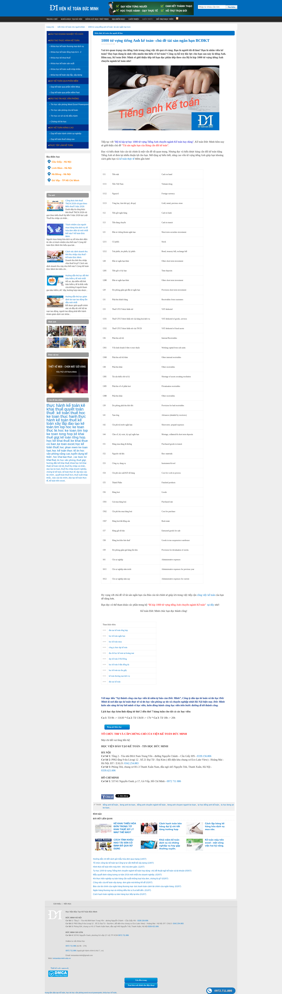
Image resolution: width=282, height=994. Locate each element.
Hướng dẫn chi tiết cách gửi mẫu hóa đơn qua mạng (119, 859)
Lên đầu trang (141, 980)
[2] (53, 347)
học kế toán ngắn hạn (117, 636)
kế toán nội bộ (58, 466)
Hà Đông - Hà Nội (61, 174)
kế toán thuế (67, 413)
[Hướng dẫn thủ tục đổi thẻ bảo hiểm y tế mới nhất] (55, 280)
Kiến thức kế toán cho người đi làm (71, 27)
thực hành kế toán (63, 405)
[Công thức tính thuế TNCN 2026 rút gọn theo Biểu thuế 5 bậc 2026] (55, 205)
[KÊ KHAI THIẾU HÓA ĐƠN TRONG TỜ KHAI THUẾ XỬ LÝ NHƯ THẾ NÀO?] (103, 828)
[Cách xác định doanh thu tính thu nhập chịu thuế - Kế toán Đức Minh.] (55, 256)
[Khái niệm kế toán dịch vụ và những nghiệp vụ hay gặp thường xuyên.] (149, 845)
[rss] (177, 19)
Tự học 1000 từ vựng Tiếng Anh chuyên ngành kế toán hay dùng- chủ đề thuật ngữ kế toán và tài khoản (142, 871)
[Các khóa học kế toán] (151, 14)
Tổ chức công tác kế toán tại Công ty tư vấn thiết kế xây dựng (123, 863)
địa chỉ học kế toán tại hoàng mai (121, 653)
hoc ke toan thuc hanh (66, 415)
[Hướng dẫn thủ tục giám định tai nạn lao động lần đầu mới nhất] (55, 301)
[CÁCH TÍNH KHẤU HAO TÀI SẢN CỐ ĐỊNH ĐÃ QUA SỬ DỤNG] (103, 845)
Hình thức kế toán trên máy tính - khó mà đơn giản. (118, 867)
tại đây (210, 604)
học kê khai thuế (58, 440)
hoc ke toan (67, 430)
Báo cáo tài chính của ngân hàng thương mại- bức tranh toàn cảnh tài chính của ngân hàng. (137, 886)
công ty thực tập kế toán (118, 647)
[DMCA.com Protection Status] (58, 976)
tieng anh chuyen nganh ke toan (181, 805)
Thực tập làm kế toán (61, 145)
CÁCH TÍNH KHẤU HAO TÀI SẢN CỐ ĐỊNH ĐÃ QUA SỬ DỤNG (123, 844)
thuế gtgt (81, 460)
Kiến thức (67, 904)
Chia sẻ (109, 796)
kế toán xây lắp (64, 422)
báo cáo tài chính (60, 478)
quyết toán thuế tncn (64, 475)
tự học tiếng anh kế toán (208, 805)
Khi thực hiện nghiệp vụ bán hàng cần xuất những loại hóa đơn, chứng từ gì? (130, 878)
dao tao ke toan (53, 469)
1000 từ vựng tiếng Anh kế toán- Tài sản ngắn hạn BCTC (109, 27)
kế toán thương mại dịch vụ (119, 676)
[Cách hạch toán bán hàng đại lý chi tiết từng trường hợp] (149, 828)
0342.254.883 (131, 763)
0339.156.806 (204, 756)
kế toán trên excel (57, 481)
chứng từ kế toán (54, 472)
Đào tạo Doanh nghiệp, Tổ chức (66, 34)
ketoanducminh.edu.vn (62, 958)
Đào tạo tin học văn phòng (64, 98)
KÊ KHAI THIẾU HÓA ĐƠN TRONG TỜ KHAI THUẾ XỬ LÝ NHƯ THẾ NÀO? (125, 828)
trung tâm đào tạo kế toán (55, 993)
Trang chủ (50, 27)
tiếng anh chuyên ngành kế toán (151, 805)
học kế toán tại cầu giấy (118, 670)
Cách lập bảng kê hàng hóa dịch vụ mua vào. (215, 826)
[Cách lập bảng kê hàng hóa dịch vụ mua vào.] (195, 828)
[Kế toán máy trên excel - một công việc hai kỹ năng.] (195, 845)
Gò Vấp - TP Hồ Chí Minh (65, 180)
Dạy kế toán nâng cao (61, 128)
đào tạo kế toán (114, 682)
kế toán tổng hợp (72, 437)
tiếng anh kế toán (110, 805)
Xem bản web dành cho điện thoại (141, 985)
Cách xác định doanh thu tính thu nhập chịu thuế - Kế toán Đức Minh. (76, 254)
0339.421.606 (108, 770)
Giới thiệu (57, 904)
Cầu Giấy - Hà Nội (61, 161)
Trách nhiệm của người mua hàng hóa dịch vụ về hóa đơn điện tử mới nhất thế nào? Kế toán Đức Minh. (76, 230)
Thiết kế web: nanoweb (60, 968)
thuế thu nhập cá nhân (75, 466)
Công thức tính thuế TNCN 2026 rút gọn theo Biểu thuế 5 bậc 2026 (76, 203)
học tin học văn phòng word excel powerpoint (84, 993)
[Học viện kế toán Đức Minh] (74, 6)
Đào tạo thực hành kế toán (64, 40)
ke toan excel (65, 444)
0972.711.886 (223, 990)
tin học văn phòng (66, 460)
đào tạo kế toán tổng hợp (118, 630)
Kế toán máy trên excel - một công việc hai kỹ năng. (214, 842)
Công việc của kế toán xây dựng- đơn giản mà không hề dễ (122, 882)
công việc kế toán (206, 595)
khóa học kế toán (110, 993)
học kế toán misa (115, 642)
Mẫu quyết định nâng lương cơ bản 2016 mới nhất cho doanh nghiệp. (127, 875)
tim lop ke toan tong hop (67, 432)
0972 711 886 (174, 781)
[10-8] (53, 335)
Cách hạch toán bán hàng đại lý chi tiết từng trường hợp (170, 826)
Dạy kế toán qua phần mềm (63, 81)
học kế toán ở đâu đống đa (119, 664)
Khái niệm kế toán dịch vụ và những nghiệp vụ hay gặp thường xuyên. (169, 844)
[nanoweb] (67, 392)
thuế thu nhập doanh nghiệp (73, 469)
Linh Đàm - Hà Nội (62, 168)
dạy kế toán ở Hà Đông (118, 659)
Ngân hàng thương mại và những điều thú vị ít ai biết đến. (122, 890)
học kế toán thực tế (64, 450)
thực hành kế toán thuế (66, 418)
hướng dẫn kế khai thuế (58, 463)
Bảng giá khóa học (114, 727)
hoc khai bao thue (63, 456)
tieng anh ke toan (127, 805)
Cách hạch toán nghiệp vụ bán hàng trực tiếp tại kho (119, 894)
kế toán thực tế (69, 472)
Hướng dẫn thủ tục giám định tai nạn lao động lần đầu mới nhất (76, 299)
